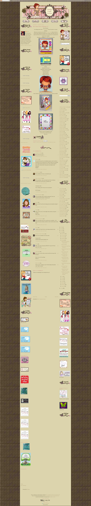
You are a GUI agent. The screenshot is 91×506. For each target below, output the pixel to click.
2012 (62, 232)
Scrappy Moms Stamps (63, 210)
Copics (37, 142)
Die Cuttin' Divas (45, 29)
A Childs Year (61, 108)
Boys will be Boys (62, 115)
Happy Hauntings (62, 138)
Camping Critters (62, 117)
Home (46, 296)
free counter (45, 504)
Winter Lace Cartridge (63, 174)
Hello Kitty (61, 140)
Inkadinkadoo (61, 195)
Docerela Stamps (62, 192)
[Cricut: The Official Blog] (26, 170)
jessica (36, 202)
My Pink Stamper (62, 205)
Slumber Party (61, 164)
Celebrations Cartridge (63, 119)
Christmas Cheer (62, 121)
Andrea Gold (52, 496)
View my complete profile (26, 45)
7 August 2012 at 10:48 (41, 191)
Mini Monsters (61, 152)
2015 (62, 227)
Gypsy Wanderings (62, 134)
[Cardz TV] (26, 208)
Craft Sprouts (61, 191)
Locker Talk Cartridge (63, 148)
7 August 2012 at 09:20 (41, 175)
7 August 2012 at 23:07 (41, 248)
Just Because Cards (62, 144)
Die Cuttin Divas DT (43, 142)
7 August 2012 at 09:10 (41, 169)
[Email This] (43, 141)
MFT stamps (61, 201)
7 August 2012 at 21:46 (41, 241)
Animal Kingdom (62, 109)
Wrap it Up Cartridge (62, 177)
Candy (27, 31)
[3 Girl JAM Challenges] (26, 122)
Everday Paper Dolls (62, 128)
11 (57, 235)
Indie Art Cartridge (62, 141)
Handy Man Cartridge (63, 135)
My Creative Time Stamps (63, 204)
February (63, 284)
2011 (62, 288)
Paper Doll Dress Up (62, 160)
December (63, 233)
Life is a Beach (61, 147)
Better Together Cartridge (63, 112)
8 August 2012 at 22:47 (41, 267)
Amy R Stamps (62, 188)
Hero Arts (61, 194)
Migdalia (36, 159)
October (63, 236)
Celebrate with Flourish (63, 118)
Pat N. (36, 227)
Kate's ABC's (61, 145)
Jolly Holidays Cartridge (63, 142)
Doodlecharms (61, 125)
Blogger (28, 489)
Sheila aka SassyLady (39, 218)
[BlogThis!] (44, 141)
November (63, 235)
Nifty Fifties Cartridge (63, 154)
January (63, 286)
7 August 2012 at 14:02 (41, 224)
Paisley (60, 158)
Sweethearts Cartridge (63, 168)
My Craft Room (23, 485)
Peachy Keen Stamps (63, 207)
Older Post (56, 296)
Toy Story (61, 171)
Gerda (36, 209)
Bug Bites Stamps (62, 190)
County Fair (61, 122)
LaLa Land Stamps (62, 200)
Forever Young (61, 132)
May (62, 279)
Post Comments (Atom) (41, 299)
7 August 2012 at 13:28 (41, 215)
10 (57, 229)
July (62, 276)
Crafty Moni (37, 251)
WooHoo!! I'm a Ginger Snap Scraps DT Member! (65, 273)
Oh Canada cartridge (62, 155)
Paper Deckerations (38, 194)
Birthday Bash (61, 114)
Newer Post (35, 296)
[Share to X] (45, 141)
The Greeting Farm (51, 142)
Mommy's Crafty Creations (39, 233)
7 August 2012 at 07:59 (41, 156)
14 (57, 264)
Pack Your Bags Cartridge (63, 157)
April (63, 281)
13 (57, 253)
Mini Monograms (62, 151)
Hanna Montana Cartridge (63, 137)
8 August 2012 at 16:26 (41, 260)
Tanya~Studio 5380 (38, 178)
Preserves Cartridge (62, 161)
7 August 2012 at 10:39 (41, 183)
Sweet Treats (61, 167)
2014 (62, 228)
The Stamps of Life (62, 214)
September (63, 238)
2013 (62, 230)
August (63, 240)
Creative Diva (37, 172)
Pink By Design (62, 208)
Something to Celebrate (63, 165)
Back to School (64, 244)
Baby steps (61, 111)
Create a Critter (62, 124)
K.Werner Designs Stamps (63, 198)
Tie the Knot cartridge (63, 170)
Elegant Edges (61, 127)
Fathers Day (61, 131)
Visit (25, 78)
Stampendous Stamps (63, 211)
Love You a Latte (62, 150)
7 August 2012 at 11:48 (41, 199)
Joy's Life (61, 197)
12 (57, 245)
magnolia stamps (62, 215)
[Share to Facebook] (46, 141)
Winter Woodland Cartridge (64, 175)
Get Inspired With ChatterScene (53, 494)
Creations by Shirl (38, 153)
